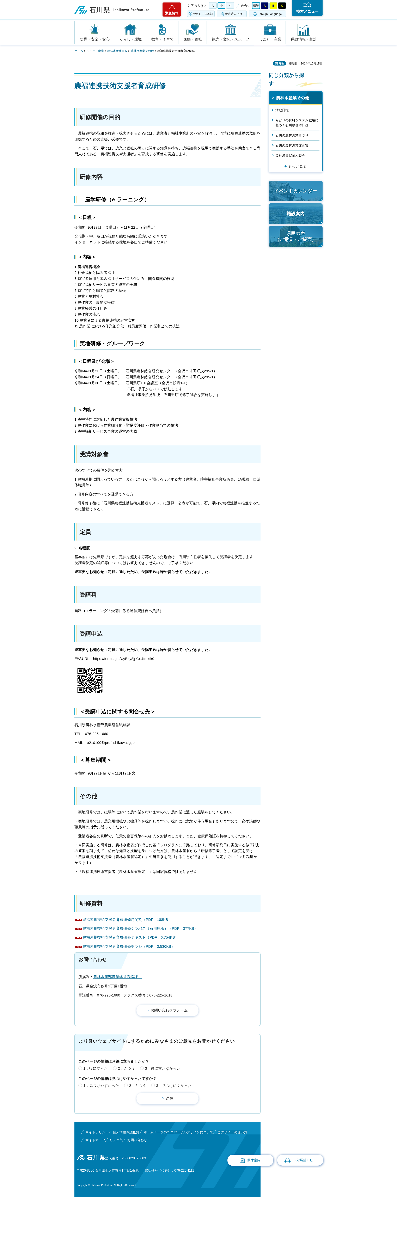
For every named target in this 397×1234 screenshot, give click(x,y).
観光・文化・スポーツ (230, 39)
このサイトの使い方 (232, 1132)
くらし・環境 (130, 39)
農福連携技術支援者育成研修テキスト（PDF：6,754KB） (131, 937)
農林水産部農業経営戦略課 (117, 977)
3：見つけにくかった (174, 1086)
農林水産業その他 (142, 51)
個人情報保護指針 (126, 1132)
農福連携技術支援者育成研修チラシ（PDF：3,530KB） (129, 946)
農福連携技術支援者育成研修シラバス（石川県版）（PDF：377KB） (140, 928)
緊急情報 (171, 13)
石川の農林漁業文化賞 (292, 145)
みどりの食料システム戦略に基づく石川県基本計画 (296, 122)
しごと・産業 (270, 39)
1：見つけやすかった (101, 1086)
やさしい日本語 (203, 14)
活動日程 (282, 110)
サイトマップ (95, 1140)
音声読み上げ (233, 14)
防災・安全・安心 (95, 39)
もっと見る (297, 166)
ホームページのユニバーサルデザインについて (178, 1132)
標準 (256, 5)
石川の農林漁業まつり (292, 135)
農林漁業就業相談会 (290, 155)
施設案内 (296, 213)
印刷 (281, 63)
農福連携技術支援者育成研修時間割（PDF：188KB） (127, 920)
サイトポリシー (97, 1132)
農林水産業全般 (117, 51)
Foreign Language (270, 14)
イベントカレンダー (295, 190)
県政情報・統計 (304, 39)
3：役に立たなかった (163, 1068)
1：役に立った (95, 1068)
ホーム (78, 51)
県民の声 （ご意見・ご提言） (295, 236)
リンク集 (116, 1140)
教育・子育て (162, 39)
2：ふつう (126, 1068)
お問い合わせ (137, 1140)
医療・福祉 (192, 39)
